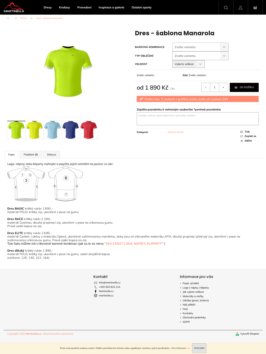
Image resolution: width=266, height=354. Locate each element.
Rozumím (199, 348)
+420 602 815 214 (109, 287)
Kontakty (188, 313)
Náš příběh (189, 304)
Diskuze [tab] (51, 154)
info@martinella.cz (109, 282)
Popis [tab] (11, 154)
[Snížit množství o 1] (205, 87)
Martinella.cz (106, 291)
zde (188, 348)
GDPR (186, 321)
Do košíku (247, 87)
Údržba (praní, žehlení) (196, 300)
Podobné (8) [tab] (31, 154)
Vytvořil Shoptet (249, 333)
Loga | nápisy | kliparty (196, 287)
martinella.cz (106, 295)
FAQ (185, 309)
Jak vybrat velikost (193, 291)
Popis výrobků (191, 283)
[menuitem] (47, 7)
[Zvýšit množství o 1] (223, 87)
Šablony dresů (176, 132)
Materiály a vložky (193, 296)
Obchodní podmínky (194, 317)
